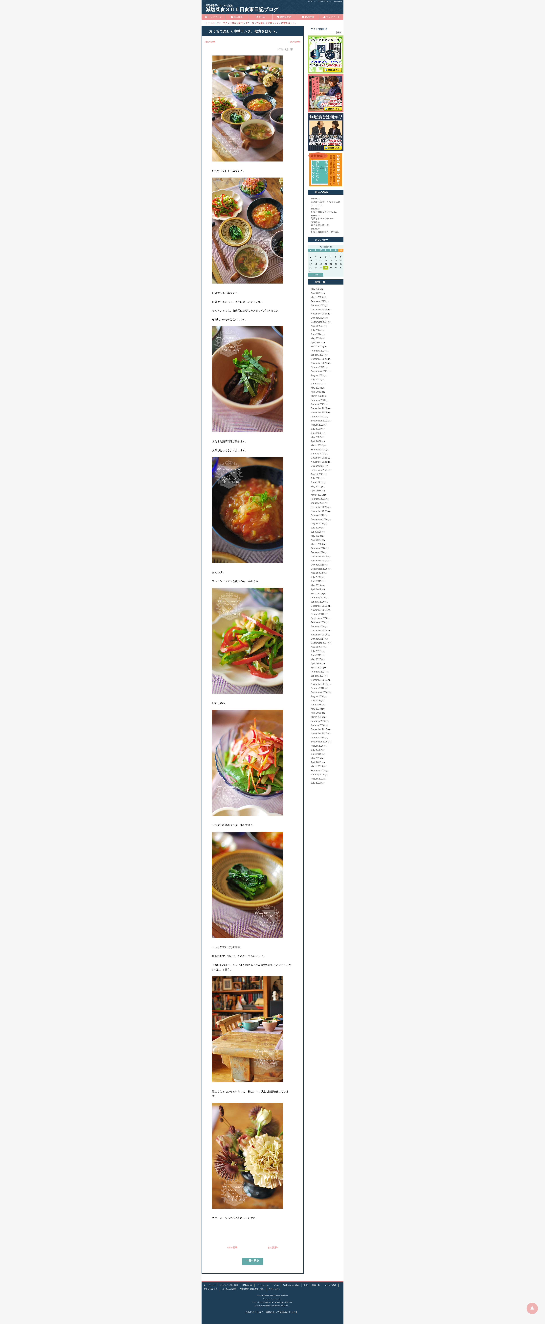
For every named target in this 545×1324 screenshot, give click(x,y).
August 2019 (317, 573)
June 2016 (316, 704)
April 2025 (316, 293)
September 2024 (319, 322)
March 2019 (317, 593)
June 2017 (316, 655)
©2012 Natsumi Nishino (266, 1295)
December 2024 (319, 309)
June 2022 (316, 433)
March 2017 (317, 667)
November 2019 (319, 560)
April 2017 (316, 663)
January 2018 (318, 626)
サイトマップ (312, 1)
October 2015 (317, 737)
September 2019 (319, 569)
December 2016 (319, 680)
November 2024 (319, 313)
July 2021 (316, 478)
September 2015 (319, 741)
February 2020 (318, 548)
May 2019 (316, 585)
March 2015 (317, 766)
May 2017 (316, 659)
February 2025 (318, 301)
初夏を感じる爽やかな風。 (324, 212)
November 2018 (319, 610)
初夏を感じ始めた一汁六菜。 (325, 232)
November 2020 (319, 511)
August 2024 (317, 326)
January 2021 (318, 503)
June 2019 (316, 581)
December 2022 (319, 408)
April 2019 (316, 589)
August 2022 (317, 425)
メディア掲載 (330, 1285)
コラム (261, 17)
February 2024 (318, 351)
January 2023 (318, 404)
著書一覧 (316, 1285)
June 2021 (316, 482)
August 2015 (317, 746)
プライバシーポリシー (325, 1)
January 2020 (318, 552)
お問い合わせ (338, 1)
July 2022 (316, 429)
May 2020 (316, 536)
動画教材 (309, 17)
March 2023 (317, 396)
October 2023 (317, 367)
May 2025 (316, 289)
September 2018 (319, 618)
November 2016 (319, 684)
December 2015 (319, 729)
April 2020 (316, 540)
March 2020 (317, 544)
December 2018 (319, 606)
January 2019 (318, 602)
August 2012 (317, 779)
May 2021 (316, 486)
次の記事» (295, 42)
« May (315, 275)
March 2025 (317, 297)
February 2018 (318, 622)
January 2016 (318, 725)
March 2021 (317, 495)
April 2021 (316, 490)
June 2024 (316, 334)
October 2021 (317, 466)
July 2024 (316, 330)
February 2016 (318, 721)
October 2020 (317, 515)
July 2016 (316, 700)
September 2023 (319, 371)
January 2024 (318, 355)
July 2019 (316, 577)
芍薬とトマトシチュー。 (323, 218)
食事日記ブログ (211, 1289)
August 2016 (317, 696)
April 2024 (316, 342)
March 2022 (317, 445)
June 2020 (316, 532)
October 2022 (317, 416)
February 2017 (318, 672)
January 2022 (318, 453)
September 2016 (319, 692)
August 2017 (317, 647)
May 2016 (316, 709)
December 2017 (319, 630)
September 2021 (319, 470)
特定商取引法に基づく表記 (252, 1289)
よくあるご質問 (229, 1289)
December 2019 (319, 556)
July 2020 (316, 527)
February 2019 (318, 597)
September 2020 (319, 519)
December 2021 (319, 458)
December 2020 (319, 507)
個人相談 (238, 17)
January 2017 (318, 676)
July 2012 (316, 783)
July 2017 (316, 651)
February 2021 (318, 499)
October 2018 (317, 614)
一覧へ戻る (252, 1260)
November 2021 (319, 462)
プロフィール (332, 17)
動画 (306, 1285)
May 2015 (316, 758)
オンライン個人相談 (229, 1285)
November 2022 (319, 412)
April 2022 (316, 441)
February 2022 (318, 449)
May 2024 (316, 338)
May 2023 (316, 388)
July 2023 (316, 379)
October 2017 (317, 639)
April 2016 (316, 713)
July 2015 (316, 750)
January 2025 (318, 305)
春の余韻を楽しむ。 (321, 225)
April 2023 (316, 392)
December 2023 (319, 359)
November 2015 (319, 733)
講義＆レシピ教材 (291, 1285)
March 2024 (317, 346)
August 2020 (317, 523)
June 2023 (316, 383)
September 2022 (319, 420)
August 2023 (317, 375)
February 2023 (318, 400)
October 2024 (317, 318)
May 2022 (316, 437)
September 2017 (319, 643)
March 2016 (317, 717)
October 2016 (317, 688)
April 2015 (316, 762)
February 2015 (318, 770)
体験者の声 (285, 17)
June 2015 (316, 754)
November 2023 (319, 363)
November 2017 (319, 634)
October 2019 (317, 565)
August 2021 (317, 474)
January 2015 (318, 774)
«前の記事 (210, 42)
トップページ (214, 17)
